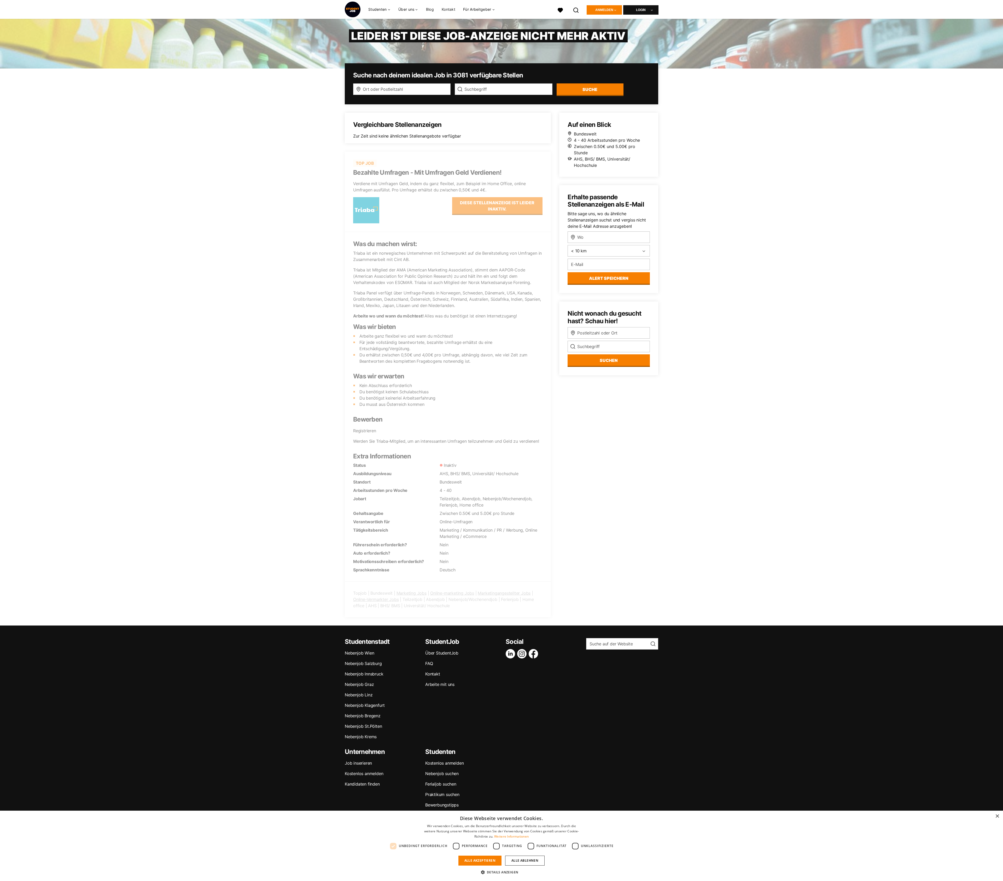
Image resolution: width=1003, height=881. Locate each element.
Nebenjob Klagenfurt (365, 705)
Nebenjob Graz (359, 684)
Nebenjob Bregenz (363, 715)
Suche (589, 89)
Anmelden (604, 10)
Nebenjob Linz (358, 694)
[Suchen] (576, 9)
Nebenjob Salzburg (363, 663)
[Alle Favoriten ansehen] (560, 9)
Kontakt (448, 9)
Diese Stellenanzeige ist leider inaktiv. (497, 206)
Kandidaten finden (362, 784)
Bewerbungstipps (442, 805)
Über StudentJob (441, 653)
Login (641, 10)
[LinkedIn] (511, 653)
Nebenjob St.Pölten (363, 726)
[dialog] (501, 846)
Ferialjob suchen (440, 784)
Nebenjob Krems (361, 736)
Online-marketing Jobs (452, 593)
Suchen (609, 360)
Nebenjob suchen (442, 773)
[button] (501, 872)
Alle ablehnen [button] (524, 860)
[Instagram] (523, 653)
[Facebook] (534, 653)
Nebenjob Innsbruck (364, 674)
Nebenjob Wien (359, 653)
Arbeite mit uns (439, 684)
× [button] (997, 816)
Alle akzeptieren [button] (479, 860)
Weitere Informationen (511, 836)
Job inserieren (358, 763)
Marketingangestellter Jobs (504, 593)
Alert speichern (608, 278)
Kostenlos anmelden (364, 773)
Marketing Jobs (411, 593)
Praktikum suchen (442, 794)
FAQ (429, 663)
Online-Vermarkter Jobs (376, 599)
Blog (430, 9)
